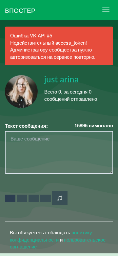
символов (93, 125)
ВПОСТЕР (20, 10)
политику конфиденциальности (51, 236)
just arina (61, 79)
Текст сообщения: (26, 125)
